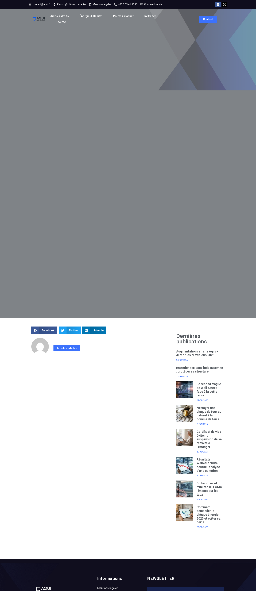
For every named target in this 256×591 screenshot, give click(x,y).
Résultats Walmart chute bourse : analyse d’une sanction (208, 465)
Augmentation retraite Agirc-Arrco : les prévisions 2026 (197, 353)
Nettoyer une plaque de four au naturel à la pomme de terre (209, 413)
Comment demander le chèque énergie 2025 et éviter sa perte (208, 514)
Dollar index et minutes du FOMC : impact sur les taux (209, 488)
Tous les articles (67, 348)
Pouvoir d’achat (123, 16)
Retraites (150, 16)
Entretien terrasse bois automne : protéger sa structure (199, 369)
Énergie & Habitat (91, 16)
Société (61, 22)
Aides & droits (59, 16)
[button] (44, 330)
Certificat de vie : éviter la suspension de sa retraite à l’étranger (209, 439)
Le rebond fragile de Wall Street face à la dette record (209, 389)
